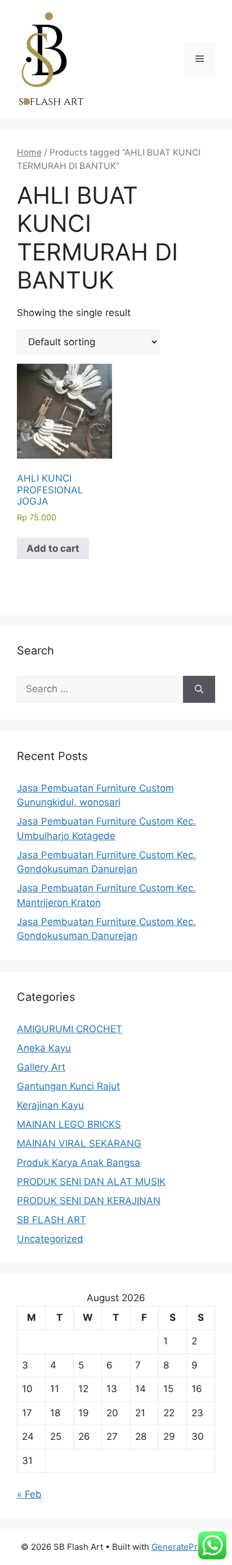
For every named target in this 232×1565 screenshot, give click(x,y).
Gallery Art (41, 1067)
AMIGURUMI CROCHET (69, 1029)
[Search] (199, 689)
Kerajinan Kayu (50, 1105)
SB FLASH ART (51, 1219)
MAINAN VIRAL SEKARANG (79, 1143)
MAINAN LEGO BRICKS (69, 1124)
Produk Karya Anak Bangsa (78, 1162)
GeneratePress (181, 1546)
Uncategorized (50, 1238)
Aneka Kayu (44, 1048)
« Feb (29, 1494)
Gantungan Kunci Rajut (68, 1086)
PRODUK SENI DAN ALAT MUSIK (91, 1181)
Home (29, 152)
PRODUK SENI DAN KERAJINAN (88, 1200)
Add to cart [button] (52, 548)
